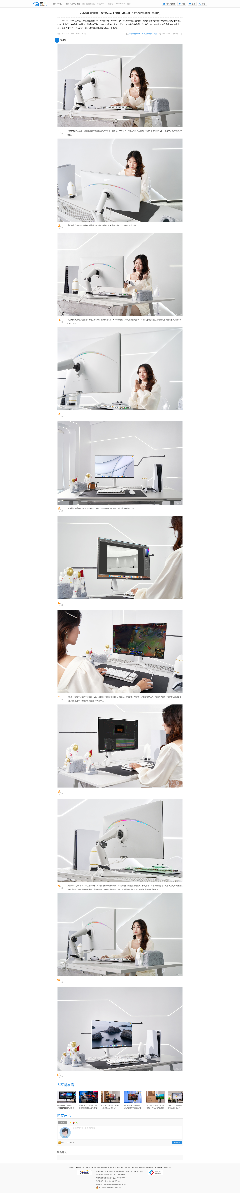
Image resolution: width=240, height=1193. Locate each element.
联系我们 (127, 1167)
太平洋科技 (57, 4)
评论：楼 (178, 34)
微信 (77, 1123)
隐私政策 (92, 1167)
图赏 (67, 4)
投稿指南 (113, 1167)
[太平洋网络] (84, 1171)
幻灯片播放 (170, 4)
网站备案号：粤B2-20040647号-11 (108, 1181)
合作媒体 (106, 1167)
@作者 (72, 1142)
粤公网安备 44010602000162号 (110, 1188)
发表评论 (177, 1142)
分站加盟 (135, 1167)
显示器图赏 (75, 4)
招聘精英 (142, 1167)
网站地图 (149, 1167)
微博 (74, 1123)
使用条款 (120, 1167)
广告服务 (99, 1167)
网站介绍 (85, 1167)
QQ (71, 1123)
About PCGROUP (75, 1167)
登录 (62, 1123)
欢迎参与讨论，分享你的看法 (84, 1128)
